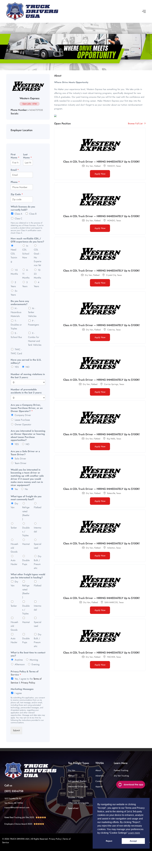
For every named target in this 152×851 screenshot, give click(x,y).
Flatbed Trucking (121, 770)
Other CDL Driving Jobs (78, 802)
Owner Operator (23, 424)
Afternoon (20, 664)
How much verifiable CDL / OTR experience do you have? (27, 240)
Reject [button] (109, 841)
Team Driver (20, 463)
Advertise (99, 775)
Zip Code (17, 194)
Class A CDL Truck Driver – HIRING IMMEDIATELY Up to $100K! (101, 162)
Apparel (98, 786)
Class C (18, 218)
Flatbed (37, 507)
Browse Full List (135, 123)
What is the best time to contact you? (28, 654)
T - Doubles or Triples (16, 324)
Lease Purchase (22, 420)
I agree (18, 693)
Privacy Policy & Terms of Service (24, 673)
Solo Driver (20, 458)
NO (27, 367)
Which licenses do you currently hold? (23, 208)
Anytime (19, 659)
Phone (15, 182)
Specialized (73, 808)
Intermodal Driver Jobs (78, 786)
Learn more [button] (134, 833)
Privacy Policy (28, 682)
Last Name (27, 156)
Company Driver (23, 415)
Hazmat (26, 544)
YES (17, 367)
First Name (15, 156)
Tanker (14, 527)
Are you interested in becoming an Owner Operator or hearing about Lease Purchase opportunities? (28, 435)
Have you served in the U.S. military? (26, 361)
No (26, 489)
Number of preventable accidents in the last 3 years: (26, 391)
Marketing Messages (22, 689)
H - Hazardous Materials (16, 312)
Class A (18, 213)
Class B (33, 213)
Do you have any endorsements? (20, 303)
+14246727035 (35, 110)
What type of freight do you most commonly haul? (26, 498)
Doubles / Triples (75, 797)
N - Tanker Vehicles (32, 312)
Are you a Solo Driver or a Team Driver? (25, 453)
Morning (34, 659)
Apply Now (100, 173)
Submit (16, 730)
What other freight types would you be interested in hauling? (28, 576)
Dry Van (71, 770)
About (98, 770)
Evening (35, 664)
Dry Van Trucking (121, 775)
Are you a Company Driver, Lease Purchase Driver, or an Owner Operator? (27, 408)
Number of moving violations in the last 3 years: (28, 376)
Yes (16, 489)
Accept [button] (133, 841)
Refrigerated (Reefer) (77, 781)
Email (15, 170)
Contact (98, 781)
